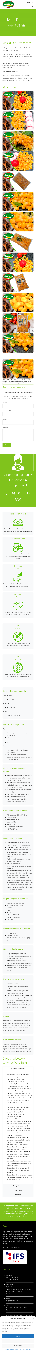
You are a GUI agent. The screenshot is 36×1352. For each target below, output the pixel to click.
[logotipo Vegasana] (8, 1)
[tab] (18, 1069)
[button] (33, 1319)
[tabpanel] (18, 1127)
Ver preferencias (18, 1345)
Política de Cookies (9, 1349)
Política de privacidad (20, 1349)
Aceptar (18, 1336)
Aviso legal (28, 1349)
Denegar (18, 1341)
